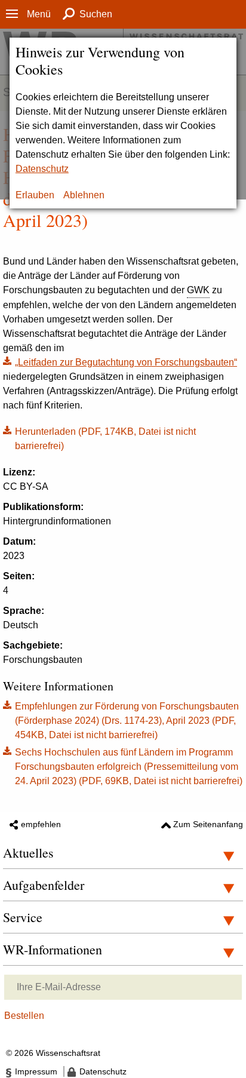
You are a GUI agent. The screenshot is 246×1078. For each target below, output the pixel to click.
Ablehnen (83, 195)
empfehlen (41, 824)
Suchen (95, 14)
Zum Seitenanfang (208, 824)
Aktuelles (28, 852)
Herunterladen (99, 438)
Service (22, 917)
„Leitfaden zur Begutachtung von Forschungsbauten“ (126, 362)
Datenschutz (42, 169)
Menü (39, 14)
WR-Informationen (52, 949)
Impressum (36, 1071)
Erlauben (35, 195)
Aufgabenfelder (43, 884)
